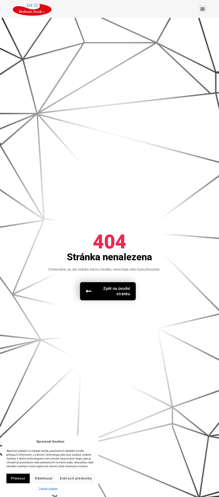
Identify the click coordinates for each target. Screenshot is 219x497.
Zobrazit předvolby (76, 478)
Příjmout (18, 478)
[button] (202, 8)
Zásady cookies (48, 488)
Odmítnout (43, 478)
